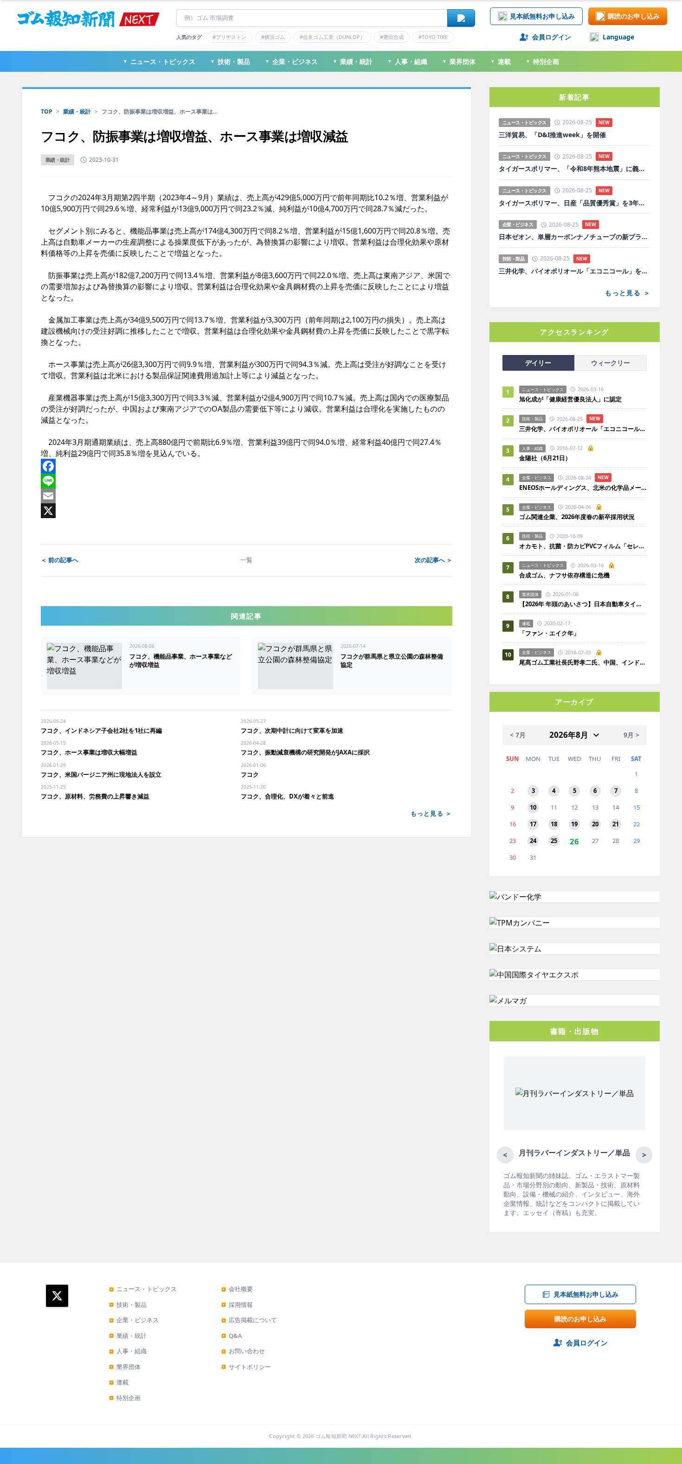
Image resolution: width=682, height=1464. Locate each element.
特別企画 (542, 61)
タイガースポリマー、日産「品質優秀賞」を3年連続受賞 (574, 203)
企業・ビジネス (291, 61)
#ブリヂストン (229, 36)
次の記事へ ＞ (433, 560)
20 (595, 824)
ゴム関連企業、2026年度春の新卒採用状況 (577, 516)
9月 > (631, 734)
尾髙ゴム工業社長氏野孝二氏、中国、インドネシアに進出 (583, 662)
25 (554, 841)
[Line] (246, 481)
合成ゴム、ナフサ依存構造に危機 (564, 575)
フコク (250, 774)
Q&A (231, 1335)
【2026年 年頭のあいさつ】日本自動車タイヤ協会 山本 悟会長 (583, 604)
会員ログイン (551, 36)
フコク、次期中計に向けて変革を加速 (292, 730)
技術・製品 (230, 61)
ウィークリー (610, 362)
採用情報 (237, 1304)
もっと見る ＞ (431, 813)
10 (533, 807)
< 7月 (518, 734)
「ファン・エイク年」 (549, 633)
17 (533, 824)
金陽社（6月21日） (545, 458)
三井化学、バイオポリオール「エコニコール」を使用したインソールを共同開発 (574, 271)
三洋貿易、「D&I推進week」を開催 (552, 135)
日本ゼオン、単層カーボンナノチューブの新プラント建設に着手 (574, 237)
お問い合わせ (243, 1351)
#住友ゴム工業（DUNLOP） (332, 36)
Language (618, 36)
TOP (46, 111)
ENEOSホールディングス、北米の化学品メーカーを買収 (583, 487)
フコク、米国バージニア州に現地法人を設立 (101, 774)
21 (615, 824)
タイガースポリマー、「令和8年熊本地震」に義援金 (574, 169)
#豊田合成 (392, 36)
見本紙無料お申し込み (542, 16)
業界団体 (459, 61)
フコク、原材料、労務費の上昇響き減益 (95, 796)
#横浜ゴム (273, 36)
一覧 (246, 560)
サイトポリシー (246, 1367)
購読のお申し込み (634, 16)
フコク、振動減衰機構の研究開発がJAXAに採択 (305, 752)
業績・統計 (353, 61)
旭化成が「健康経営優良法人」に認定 (570, 399)
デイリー (538, 362)
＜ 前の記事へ (59, 560)
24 (533, 841)
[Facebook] (246, 466)
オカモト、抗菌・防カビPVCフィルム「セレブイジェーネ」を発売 (583, 546)
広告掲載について (249, 1320)
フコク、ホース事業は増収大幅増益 (89, 752)
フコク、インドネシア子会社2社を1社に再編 (101, 730)
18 (554, 824)
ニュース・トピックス (159, 61)
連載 (500, 61)
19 (574, 824)
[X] (246, 510)
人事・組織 (407, 61)
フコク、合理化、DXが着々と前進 (287, 796)
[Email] (246, 495)
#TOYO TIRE (433, 36)
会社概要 (237, 1289)
